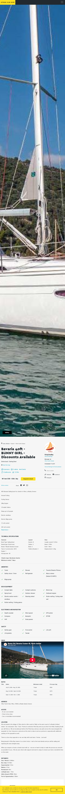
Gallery (7, 432)
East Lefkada (6, 443)
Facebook (57, 474)
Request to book (28, 478)
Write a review (4, 485)
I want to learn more (26, 791)
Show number (50, 470)
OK (57, 790)
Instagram (48, 477)
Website (49, 474)
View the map (6, 465)
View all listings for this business (53, 466)
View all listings (48, 456)
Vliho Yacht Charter (49, 461)
